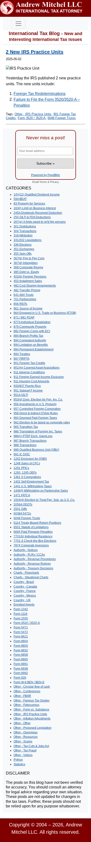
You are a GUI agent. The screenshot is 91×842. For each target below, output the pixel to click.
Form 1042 (21, 609)
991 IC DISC (22, 454)
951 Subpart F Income (28, 390)
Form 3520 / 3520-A (32, 118)
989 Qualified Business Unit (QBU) (36, 449)
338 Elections (23, 244)
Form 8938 (21, 668)
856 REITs (20, 304)
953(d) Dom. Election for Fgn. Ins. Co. (38, 399)
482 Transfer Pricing (27, 290)
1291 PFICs (21, 468)
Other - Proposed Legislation (32, 728)
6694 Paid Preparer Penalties (33, 531)
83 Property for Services (29, 203)
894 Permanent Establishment (33, 349)
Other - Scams (23, 741)
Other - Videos (23, 755)
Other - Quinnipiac (26, 732)
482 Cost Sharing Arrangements (35, 285)
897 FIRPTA (21, 358)
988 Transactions (25, 445)
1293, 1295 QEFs (25, 472)
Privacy (54, 181)
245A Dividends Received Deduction (38, 213)
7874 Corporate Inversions (31, 545)
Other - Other (22, 723)
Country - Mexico (25, 595)
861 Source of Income (28, 308)
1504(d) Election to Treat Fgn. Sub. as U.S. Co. (44, 500)
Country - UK (22, 600)
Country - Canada (25, 586)
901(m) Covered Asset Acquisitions (36, 367)
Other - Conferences (27, 691)
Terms (43, 181)
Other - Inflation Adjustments (32, 718)
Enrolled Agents (24, 604)
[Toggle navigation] (18, 23)
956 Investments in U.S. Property (35, 404)
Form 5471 (21, 627)
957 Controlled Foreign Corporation (37, 409)
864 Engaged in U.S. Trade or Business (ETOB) (45, 313)
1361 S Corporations (27, 477)
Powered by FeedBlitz (45, 175)
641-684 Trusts (23, 295)
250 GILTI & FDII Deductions (32, 217)
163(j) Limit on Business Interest (35, 208)
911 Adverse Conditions (29, 372)
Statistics (19, 764)
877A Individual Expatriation (32, 322)
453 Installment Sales (28, 281)
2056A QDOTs (23, 504)
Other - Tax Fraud (25, 750)
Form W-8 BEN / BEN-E (29, 682)
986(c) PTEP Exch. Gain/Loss (33, 436)
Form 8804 (21, 641)
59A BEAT (20, 199)
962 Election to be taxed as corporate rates (42, 422)
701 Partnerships (25, 299)
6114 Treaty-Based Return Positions (37, 522)
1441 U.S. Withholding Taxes (33, 486)
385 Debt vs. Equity (26, 272)
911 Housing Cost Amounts (31, 381)
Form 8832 (21, 650)
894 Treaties (22, 354)
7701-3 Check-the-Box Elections (35, 541)
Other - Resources (26, 737)
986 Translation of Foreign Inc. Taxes (38, 431)
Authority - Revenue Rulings (32, 563)
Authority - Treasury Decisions (33, 568)
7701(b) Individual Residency (33, 536)
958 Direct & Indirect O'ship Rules (36, 413)
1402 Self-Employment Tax (31, 481)
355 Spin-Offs (23, 253)
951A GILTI (21, 395)
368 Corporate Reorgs (28, 267)
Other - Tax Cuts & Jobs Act (31, 746)
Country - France (25, 591)
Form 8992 (21, 673)
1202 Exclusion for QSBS (30, 458)
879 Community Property (30, 326)
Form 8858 (21, 654)
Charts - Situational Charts (31, 577)
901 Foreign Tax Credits (29, 363)
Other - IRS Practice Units (33, 114)
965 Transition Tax (26, 427)
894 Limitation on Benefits (31, 344)
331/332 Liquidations (27, 240)
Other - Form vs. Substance (31, 709)
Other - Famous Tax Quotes (32, 700)
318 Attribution (23, 235)
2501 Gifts (20, 509)
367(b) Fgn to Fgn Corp (29, 258)
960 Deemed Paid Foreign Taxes (35, 418)
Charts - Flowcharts (26, 572)
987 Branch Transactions (30, 440)
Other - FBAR (22, 696)
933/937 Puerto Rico (27, 386)
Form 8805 (21, 645)
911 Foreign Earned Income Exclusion (39, 377)
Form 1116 (20, 614)
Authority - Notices (26, 550)
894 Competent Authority (30, 340)
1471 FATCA (22, 495)
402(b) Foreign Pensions (30, 276)
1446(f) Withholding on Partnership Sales (41, 490)
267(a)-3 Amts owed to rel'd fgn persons (40, 222)
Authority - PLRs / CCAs (29, 554)
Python (18, 759)
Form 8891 (21, 664)
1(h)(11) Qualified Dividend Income (37, 194)
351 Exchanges (24, 249)
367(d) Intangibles (26, 263)
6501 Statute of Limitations (31, 527)
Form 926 (20, 677)
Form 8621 (21, 636)
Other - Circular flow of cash (32, 686)
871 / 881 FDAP (24, 317)
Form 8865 (21, 659)
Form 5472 (21, 632)
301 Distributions (25, 226)
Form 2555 (21, 618)
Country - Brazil (24, 582)
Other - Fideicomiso (26, 705)
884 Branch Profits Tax (28, 335)
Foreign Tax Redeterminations (40, 94)
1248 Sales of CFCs (27, 463)
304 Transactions (25, 231)
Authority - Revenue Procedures (35, 559)
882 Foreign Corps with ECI (32, 331)
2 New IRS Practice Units (34, 52)
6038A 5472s (22, 513)
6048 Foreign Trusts (62, 118)
